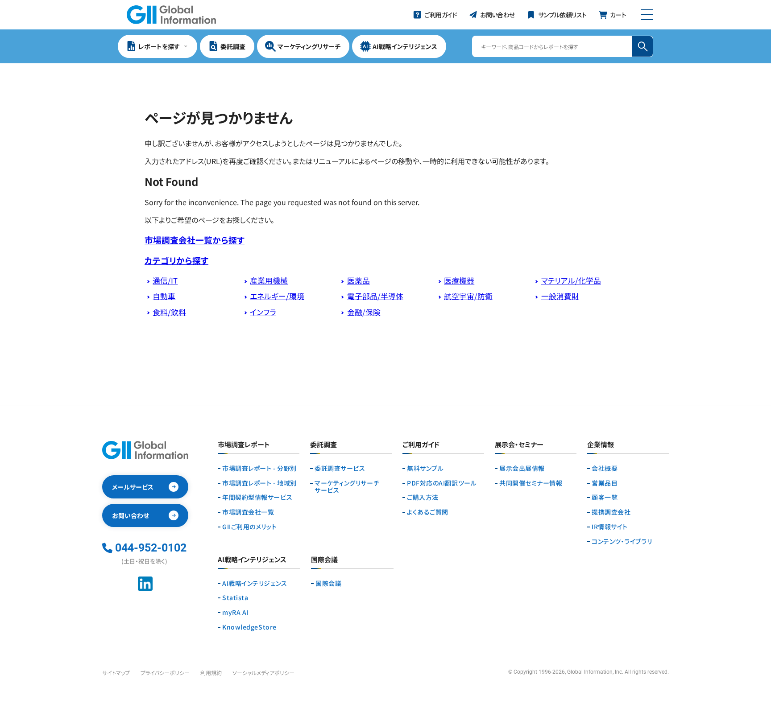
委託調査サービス (340, 468)
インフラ (263, 312)
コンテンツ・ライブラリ (622, 541)
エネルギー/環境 (277, 296)
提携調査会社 (611, 512)
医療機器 (459, 280)
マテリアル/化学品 (571, 280)
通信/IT (165, 280)
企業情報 (600, 445)
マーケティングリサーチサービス (347, 486)
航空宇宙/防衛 (468, 296)
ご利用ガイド (420, 445)
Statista (235, 597)
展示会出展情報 (522, 468)
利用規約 (211, 672)
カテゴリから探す (176, 260)
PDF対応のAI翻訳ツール (442, 483)
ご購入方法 (423, 497)
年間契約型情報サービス (257, 497)
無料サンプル (425, 468)
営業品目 (605, 483)
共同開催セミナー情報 (531, 483)
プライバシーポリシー (165, 672)
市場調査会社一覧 (248, 512)
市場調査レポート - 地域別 (259, 483)
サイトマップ (116, 672)
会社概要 (605, 468)
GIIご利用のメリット (249, 527)
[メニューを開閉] (646, 14)
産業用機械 (269, 280)
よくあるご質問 (427, 512)
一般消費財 (560, 296)
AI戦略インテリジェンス (254, 583)
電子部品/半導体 (375, 296)
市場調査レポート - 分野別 (259, 468)
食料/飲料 (169, 312)
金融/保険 (364, 312)
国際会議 (328, 583)
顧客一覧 (605, 497)
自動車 (164, 296)
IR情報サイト (610, 527)
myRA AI (235, 612)
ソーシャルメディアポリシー (263, 672)
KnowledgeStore (249, 627)
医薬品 (358, 280)
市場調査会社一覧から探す (195, 240)
